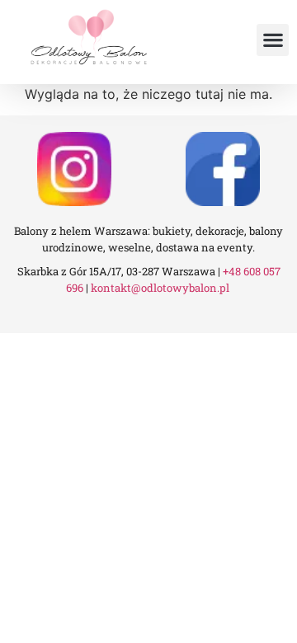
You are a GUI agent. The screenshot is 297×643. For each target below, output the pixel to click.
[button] (273, 40)
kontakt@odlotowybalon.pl (161, 287)
